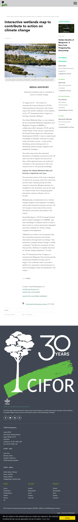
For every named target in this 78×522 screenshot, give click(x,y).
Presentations (8, 493)
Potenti (30, 488)
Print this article (28, 314)
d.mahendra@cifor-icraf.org (66, 127)
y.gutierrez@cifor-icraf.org (65, 110)
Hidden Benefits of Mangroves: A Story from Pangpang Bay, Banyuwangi (66, 45)
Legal (59, 513)
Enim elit (30, 498)
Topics (5, 488)
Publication (7, 491)
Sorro (29, 493)
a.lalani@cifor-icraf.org (64, 74)
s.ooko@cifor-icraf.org (64, 90)
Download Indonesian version (36, 304)
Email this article (11, 314)
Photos (6, 498)
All (4, 500)
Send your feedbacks (68, 513)
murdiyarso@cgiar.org (30, 289)
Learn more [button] (46, 519)
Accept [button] (67, 518)
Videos (6, 495)
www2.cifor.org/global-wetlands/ (34, 296)
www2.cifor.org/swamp (31, 292)
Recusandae (32, 491)
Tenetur (30, 495)
